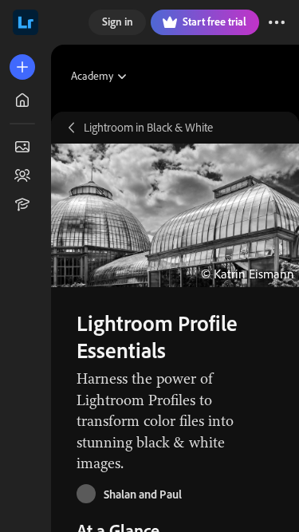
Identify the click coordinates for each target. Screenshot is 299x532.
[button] (276, 22)
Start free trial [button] (214, 21)
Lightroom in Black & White (148, 127)
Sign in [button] (117, 21)
